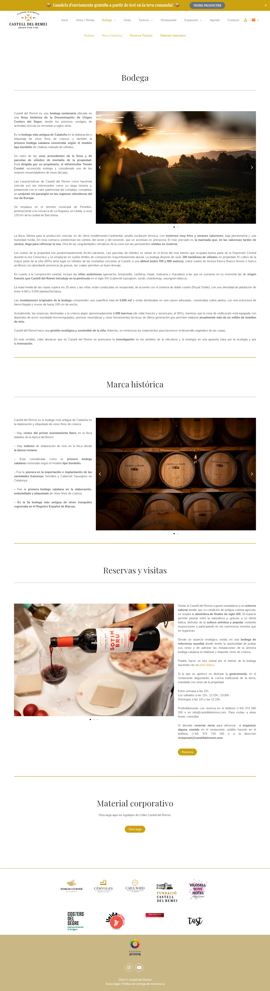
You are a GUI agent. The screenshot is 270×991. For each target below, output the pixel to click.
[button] (109, 20)
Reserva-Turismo (141, 35)
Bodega (89, 35)
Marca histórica (112, 35)
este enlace (206, 665)
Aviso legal (113, 983)
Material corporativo (173, 35)
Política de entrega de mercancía (143, 983)
